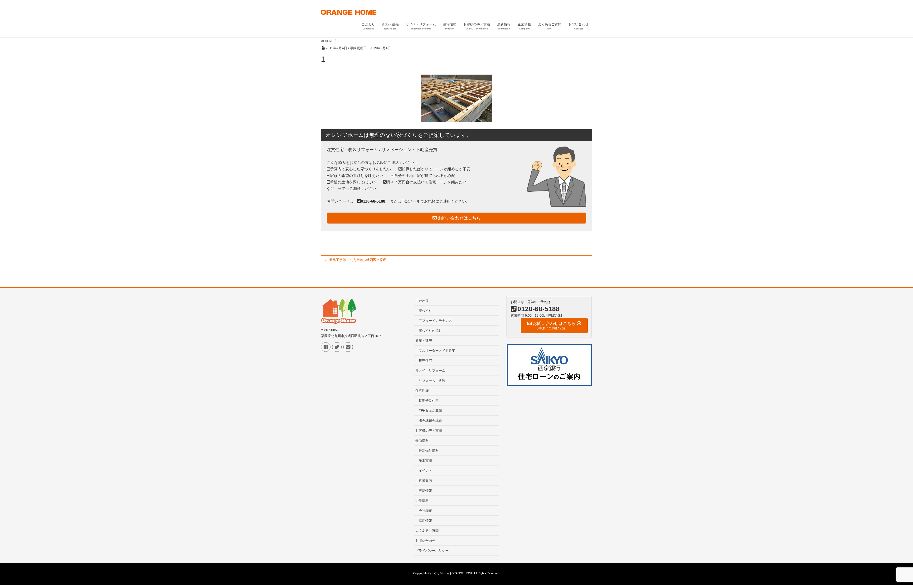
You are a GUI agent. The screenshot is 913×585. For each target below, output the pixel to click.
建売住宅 (425, 360)
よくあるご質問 (427, 531)
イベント (425, 470)
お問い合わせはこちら (459, 218)
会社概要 (425, 511)
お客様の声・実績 (428, 431)
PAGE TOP (889, 563)
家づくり (425, 311)
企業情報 (422, 501)
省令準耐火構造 (430, 421)
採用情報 (425, 521)
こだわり (422, 301)
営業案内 (425, 480)
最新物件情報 (429, 450)
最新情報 (422, 440)
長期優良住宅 (429, 401)
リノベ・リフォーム (430, 370)
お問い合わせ (425, 540)
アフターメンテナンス (435, 321)
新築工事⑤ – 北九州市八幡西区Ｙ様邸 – (359, 260)
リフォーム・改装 (432, 381)
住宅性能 (422, 391)
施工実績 (425, 460)
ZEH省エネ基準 (430, 411)
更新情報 (425, 491)
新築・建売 (423, 340)
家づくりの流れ (430, 331)
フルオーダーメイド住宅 (437, 350)
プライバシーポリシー (432, 550)
